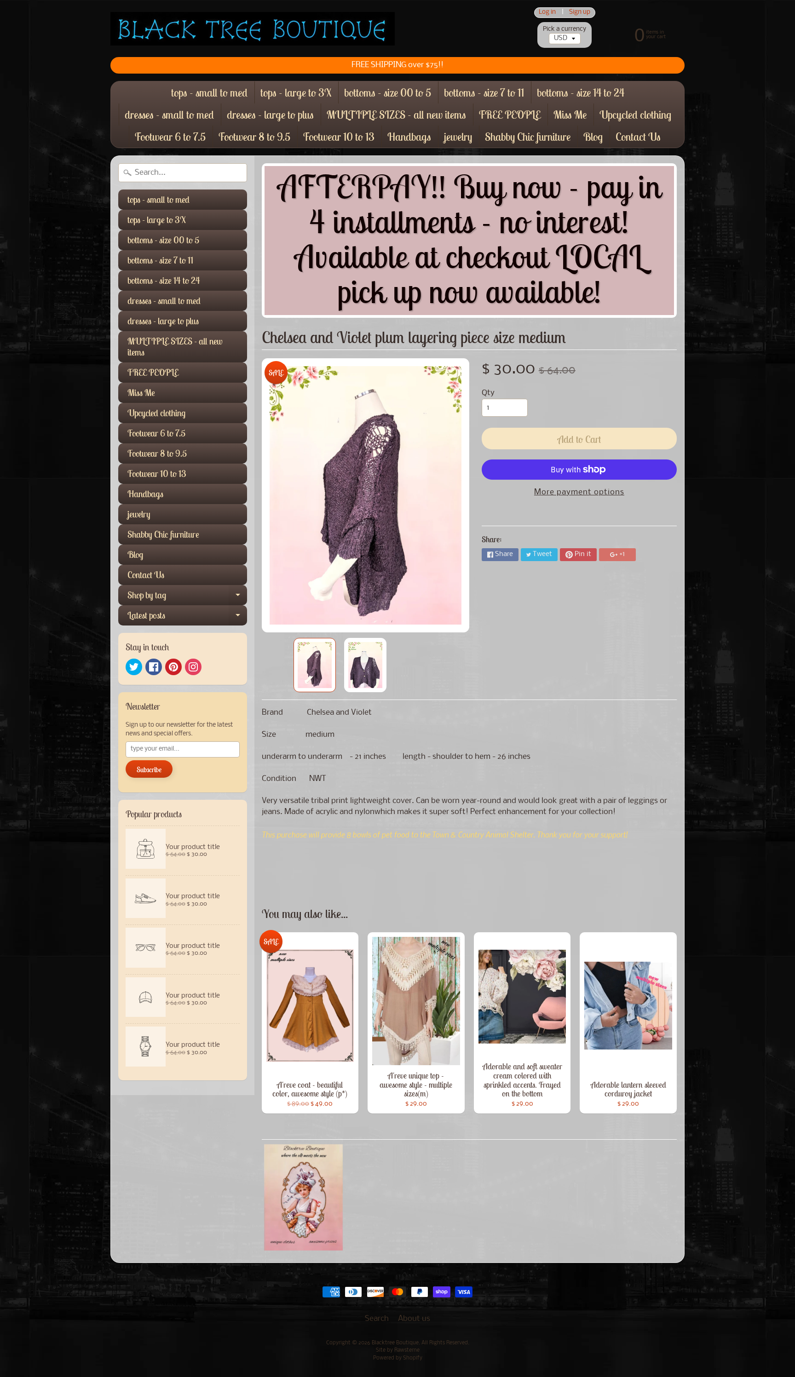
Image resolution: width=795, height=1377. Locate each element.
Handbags (409, 136)
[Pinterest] (173, 667)
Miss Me (570, 114)
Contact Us (638, 136)
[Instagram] (193, 667)
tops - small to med (209, 92)
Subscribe (149, 769)
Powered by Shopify (397, 1358)
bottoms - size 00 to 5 (387, 92)
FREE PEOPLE (510, 114)
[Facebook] (153, 667)
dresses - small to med (169, 114)
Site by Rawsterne (398, 1350)
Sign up (579, 13)
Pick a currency (564, 29)
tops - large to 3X (295, 92)
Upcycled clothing (635, 114)
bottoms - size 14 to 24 (580, 92)
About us (414, 1318)
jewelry (458, 136)
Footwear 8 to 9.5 (254, 136)
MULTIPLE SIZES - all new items (396, 114)
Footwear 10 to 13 (338, 136)
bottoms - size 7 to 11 (484, 92)
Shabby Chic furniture (527, 136)
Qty (488, 393)
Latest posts (187, 617)
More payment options (579, 492)
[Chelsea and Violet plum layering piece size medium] (315, 665)
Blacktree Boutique (395, 1343)
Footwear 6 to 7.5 (170, 136)
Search (377, 1318)
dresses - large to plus (270, 114)
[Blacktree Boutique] (252, 29)
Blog (593, 136)
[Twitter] (134, 667)
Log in (547, 13)
